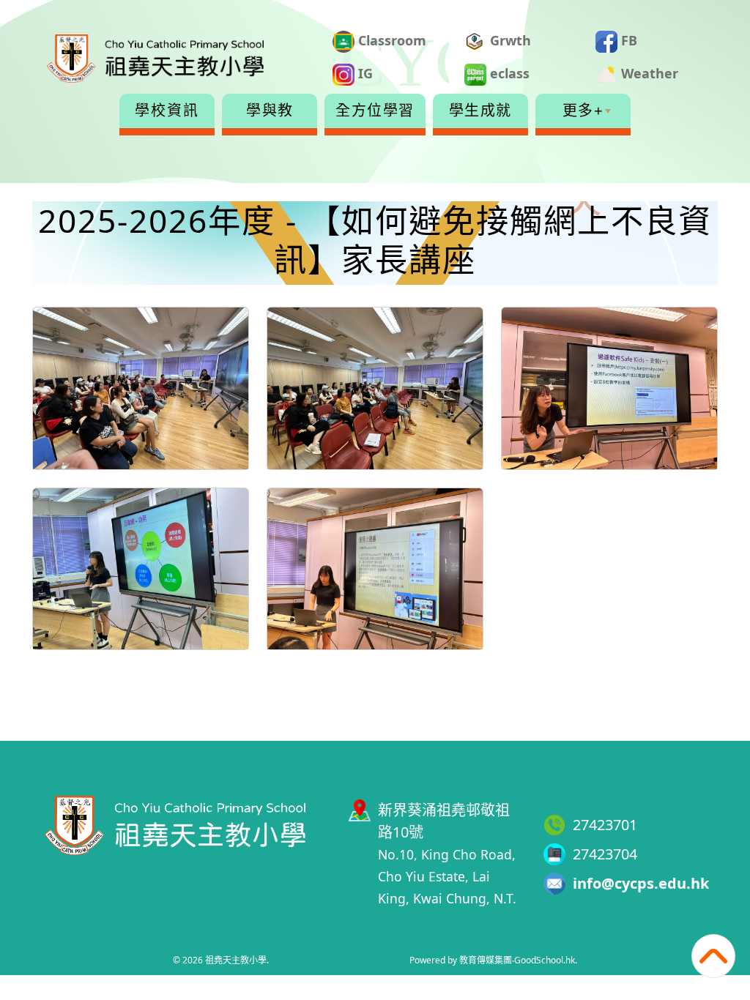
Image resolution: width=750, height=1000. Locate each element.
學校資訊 (167, 110)
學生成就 (480, 110)
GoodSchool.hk (544, 960)
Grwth (508, 40)
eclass (508, 73)
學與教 (270, 110)
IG (363, 73)
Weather (647, 73)
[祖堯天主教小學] (175, 823)
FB (627, 40)
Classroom (390, 40)
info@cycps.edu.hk (641, 883)
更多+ (583, 110)
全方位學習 (375, 110)
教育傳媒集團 (485, 960)
